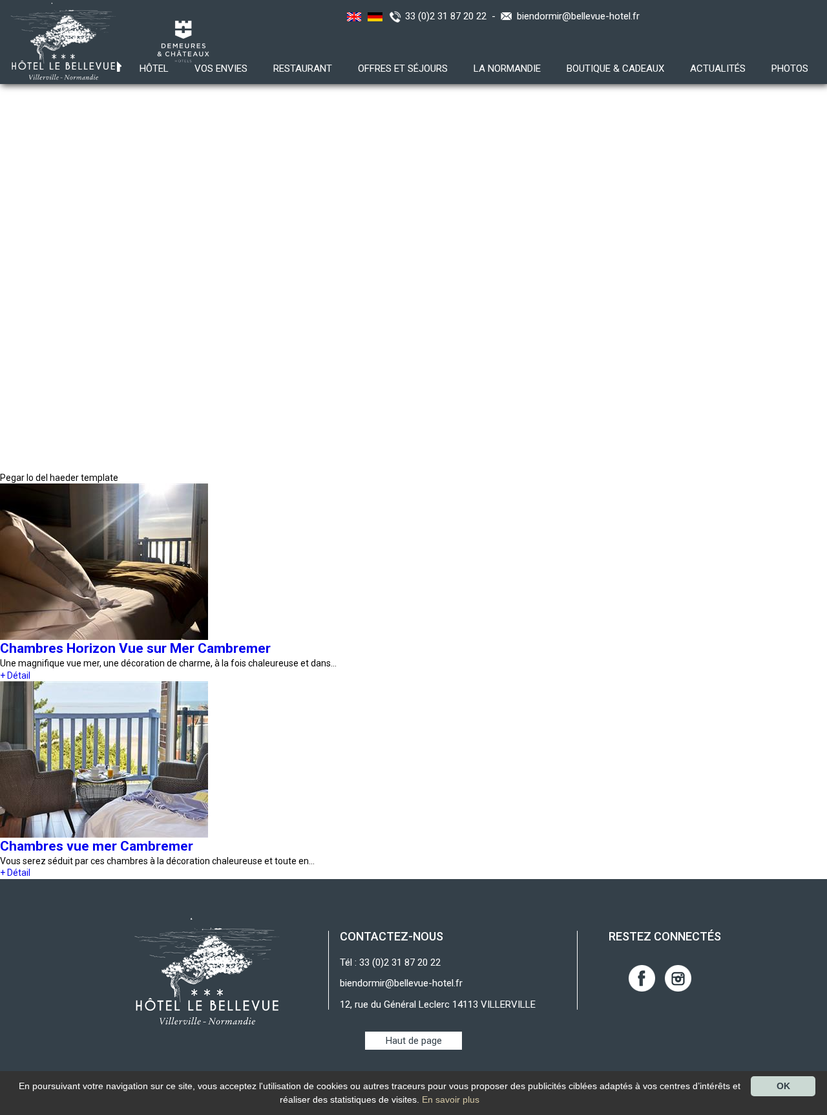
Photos (789, 68)
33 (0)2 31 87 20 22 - (453, 16)
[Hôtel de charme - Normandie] (59, 41)
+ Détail (15, 675)
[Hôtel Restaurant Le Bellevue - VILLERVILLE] (207, 971)
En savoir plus (450, 1099)
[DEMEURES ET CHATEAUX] (178, 41)
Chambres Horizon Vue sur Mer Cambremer (135, 648)
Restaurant (302, 68)
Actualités (718, 68)
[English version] (352, 16)
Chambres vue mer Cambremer (96, 846)
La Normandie (507, 68)
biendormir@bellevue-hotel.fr (578, 16)
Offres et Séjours (403, 68)
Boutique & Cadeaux (615, 68)
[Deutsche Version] (373, 16)
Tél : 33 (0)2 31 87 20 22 (390, 962)
